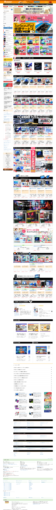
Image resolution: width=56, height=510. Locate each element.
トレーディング (8, 166)
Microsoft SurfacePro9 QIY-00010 (48, 188)
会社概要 (47, 4)
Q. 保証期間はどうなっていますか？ (18, 383)
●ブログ (42, 497)
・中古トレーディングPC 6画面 (7, 488)
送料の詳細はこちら (6, 470)
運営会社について (6, 145)
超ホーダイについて (6, 144)
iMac (8, 157)
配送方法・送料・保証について (7, 142)
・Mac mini (30, 487)
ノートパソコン (7, 32)
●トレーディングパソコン (6, 482)
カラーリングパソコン (8, 48)
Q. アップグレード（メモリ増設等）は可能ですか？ (20, 371)
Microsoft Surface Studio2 (48, 290)
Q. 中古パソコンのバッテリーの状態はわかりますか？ (21, 377)
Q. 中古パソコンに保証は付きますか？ (19, 379)
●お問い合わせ (30, 497)
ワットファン (8, 158)
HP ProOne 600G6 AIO (24, 290)
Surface (8, 167)
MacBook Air (8, 155)
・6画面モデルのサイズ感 (6, 494)
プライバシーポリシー (7, 150)
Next (51, 311)
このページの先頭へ (50, 458)
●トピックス (17, 497)
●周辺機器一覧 (43, 482)
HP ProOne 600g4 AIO (16, 290)
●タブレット (30, 480)
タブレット (7, 36)
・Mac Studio (30, 488)
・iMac (29, 486)
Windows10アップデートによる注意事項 (8, 116)
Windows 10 (8, 163)
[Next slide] (51, 67)
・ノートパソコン (18, 483)
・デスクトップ (18, 484)
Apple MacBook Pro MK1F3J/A (16, 136)
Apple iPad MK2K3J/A (32, 264)
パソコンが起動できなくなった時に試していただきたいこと (8, 114)
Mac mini (8, 156)
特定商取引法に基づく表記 (7, 149)
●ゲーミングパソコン (44, 480)
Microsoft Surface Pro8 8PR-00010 (40, 188)
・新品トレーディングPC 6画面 (7, 484)
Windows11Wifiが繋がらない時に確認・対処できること (8, 119)
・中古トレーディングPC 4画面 (7, 487)
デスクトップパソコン (8, 34)
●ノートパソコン (5, 480)
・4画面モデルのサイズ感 (6, 493)
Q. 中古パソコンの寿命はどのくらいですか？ (20, 369)
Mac (8, 164)
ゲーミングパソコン (8, 38)
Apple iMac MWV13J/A (48, 136)
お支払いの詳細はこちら (7, 468)
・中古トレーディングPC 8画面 (7, 489)
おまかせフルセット (8, 161)
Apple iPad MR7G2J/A (40, 263)
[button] (14, 28)
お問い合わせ (5, 147)
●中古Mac (30, 482)
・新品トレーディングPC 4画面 (7, 483)
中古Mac (7, 42)
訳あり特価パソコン (8, 56)
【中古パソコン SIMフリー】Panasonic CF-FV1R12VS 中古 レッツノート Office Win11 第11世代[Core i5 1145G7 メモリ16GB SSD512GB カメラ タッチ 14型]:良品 (17, 314)
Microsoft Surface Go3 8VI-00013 (33, 188)
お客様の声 (31, 4)
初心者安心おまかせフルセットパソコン (8, 50)
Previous (14, 311)
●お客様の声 (4, 497)
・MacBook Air (30, 483)
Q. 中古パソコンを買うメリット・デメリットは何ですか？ (21, 367)
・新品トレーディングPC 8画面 (7, 485)
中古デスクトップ (8, 159)
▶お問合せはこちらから (40, 466)
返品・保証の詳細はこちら (24, 469)
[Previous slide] (14, 67)
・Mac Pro (30, 489)
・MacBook (30, 485)
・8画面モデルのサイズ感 (6, 495)
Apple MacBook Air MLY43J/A (32, 136)
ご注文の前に (37, 4)
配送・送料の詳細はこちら (24, 465)
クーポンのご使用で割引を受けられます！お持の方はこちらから (7, 80)
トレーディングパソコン (8, 46)
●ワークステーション (18, 482)
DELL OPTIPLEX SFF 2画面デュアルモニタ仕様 (33, 290)
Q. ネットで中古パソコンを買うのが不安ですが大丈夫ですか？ (22, 373)
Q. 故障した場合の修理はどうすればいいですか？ (20, 381)
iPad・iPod (7, 44)
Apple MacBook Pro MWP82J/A (24, 136)
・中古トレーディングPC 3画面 (7, 486)
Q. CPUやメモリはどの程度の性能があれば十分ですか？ (21, 375)
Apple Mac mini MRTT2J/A (40, 136)
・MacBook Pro (31, 484)
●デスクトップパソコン (19, 480)
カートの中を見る (8, 81)
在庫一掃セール (7, 30)
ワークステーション (8, 40)
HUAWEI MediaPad (16, 189)
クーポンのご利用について (7, 140)
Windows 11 (8, 162)
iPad (8, 165)
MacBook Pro (8, 154)
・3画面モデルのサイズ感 (6, 492)
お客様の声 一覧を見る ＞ (19, 303)
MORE (51, 60)
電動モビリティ (7, 54)
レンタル (27, 4)
